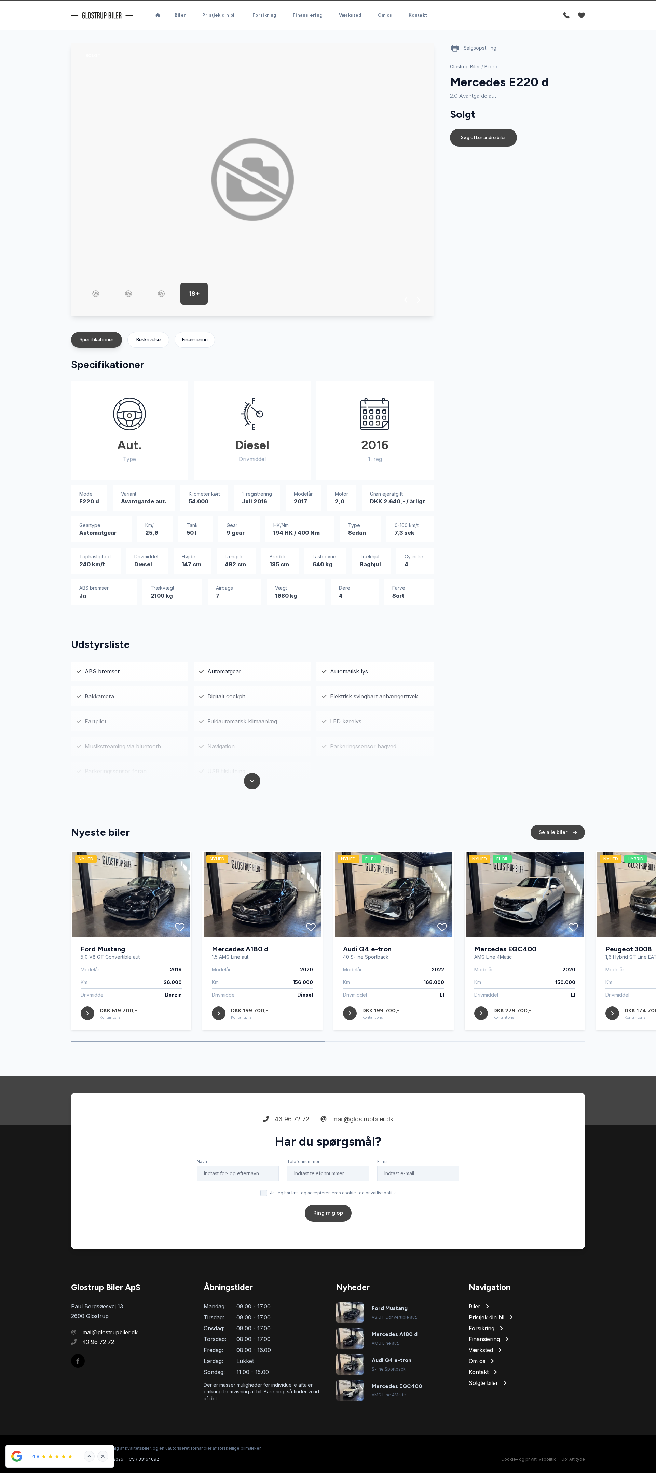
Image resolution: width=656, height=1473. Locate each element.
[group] (252, 179)
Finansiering (308, 15)
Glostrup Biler (465, 66)
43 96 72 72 (291, 1119)
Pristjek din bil (219, 15)
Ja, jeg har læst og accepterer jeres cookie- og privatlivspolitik (333, 1192)
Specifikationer (96, 340)
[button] (406, 300)
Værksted (350, 15)
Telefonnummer (303, 1161)
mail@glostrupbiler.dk (362, 1119)
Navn (202, 1161)
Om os (385, 15)
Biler (180, 15)
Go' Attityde (573, 1459)
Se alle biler (554, 832)
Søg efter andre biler (483, 137)
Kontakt (418, 15)
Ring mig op (328, 1213)
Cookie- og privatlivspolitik (528, 1459)
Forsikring (264, 15)
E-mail (383, 1161)
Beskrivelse (148, 340)
